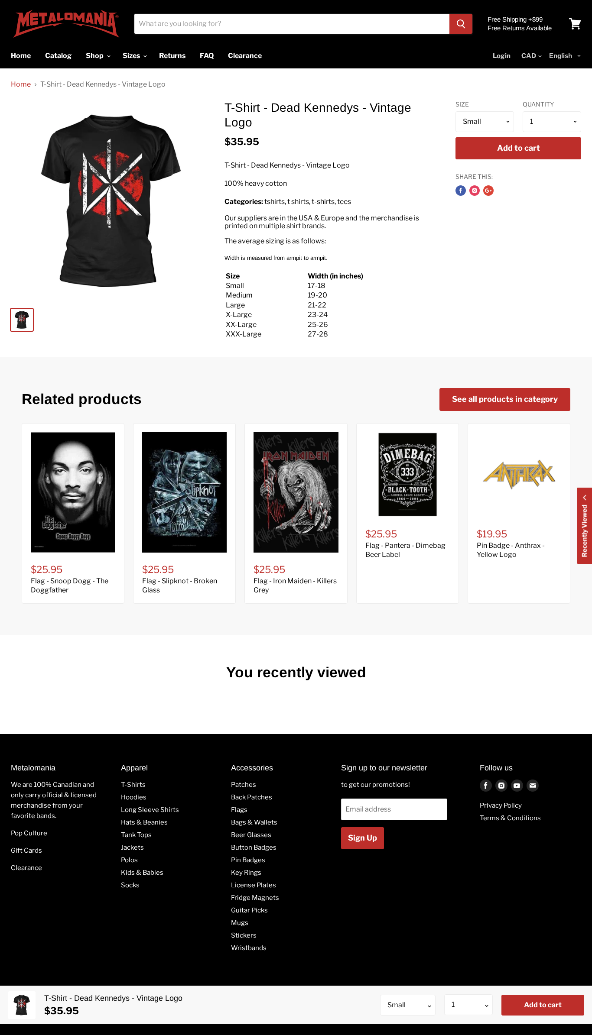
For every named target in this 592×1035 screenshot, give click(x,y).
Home (21, 84)
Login (502, 56)
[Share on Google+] (488, 190)
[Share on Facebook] (460, 190)
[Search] (460, 24)
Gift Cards (26, 850)
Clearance (26, 868)
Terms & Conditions (510, 818)
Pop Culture (29, 833)
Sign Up (362, 837)
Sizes (132, 56)
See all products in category (505, 399)
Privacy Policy (501, 805)
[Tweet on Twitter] (474, 190)
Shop (95, 56)
